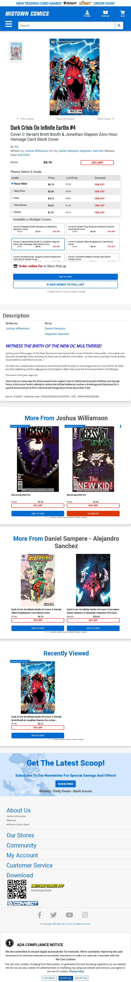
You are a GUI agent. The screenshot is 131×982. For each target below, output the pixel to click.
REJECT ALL (82, 978)
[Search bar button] (119, 25)
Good (17, 211)
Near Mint (20, 183)
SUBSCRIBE (65, 784)
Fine (16, 197)
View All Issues (65, 118)
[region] (13, 463)
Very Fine (19, 190)
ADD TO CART (65, 277)
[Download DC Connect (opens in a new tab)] (67, 903)
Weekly (45, 791)
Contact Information (16, 816)
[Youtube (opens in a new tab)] (69, 916)
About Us (18, 810)
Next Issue (104, 118)
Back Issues (82, 791)
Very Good (20, 204)
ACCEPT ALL (66, 978)
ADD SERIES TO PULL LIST (66, 284)
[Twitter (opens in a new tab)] (53, 916)
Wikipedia (11, 820)
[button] (87, 14)
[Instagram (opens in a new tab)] (85, 916)
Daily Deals (62, 791)
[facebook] (39, 916)
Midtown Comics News (17, 824)
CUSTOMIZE (49, 978)
